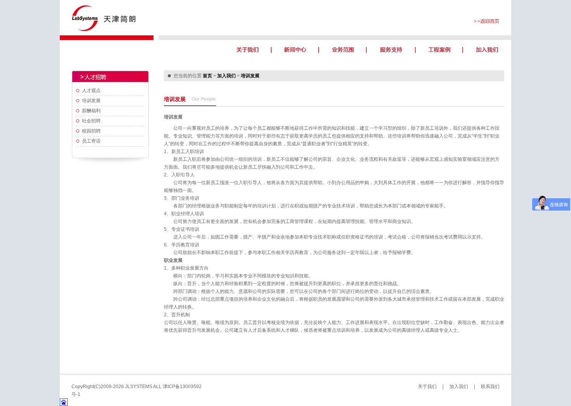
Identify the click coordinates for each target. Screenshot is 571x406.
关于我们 (427, 386)
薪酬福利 (91, 110)
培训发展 (91, 100)
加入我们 (226, 75)
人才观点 (91, 90)
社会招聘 (91, 121)
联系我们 (490, 386)
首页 (207, 75)
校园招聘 (91, 131)
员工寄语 (91, 141)
